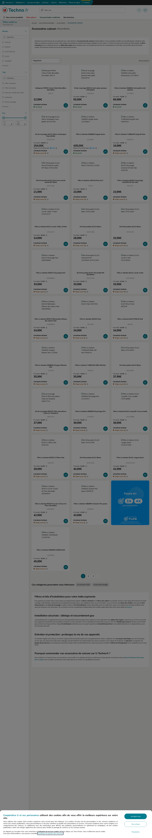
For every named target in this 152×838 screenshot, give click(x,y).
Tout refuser (135, 824)
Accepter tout (136, 816)
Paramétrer (136, 832)
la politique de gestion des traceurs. (50, 833)
